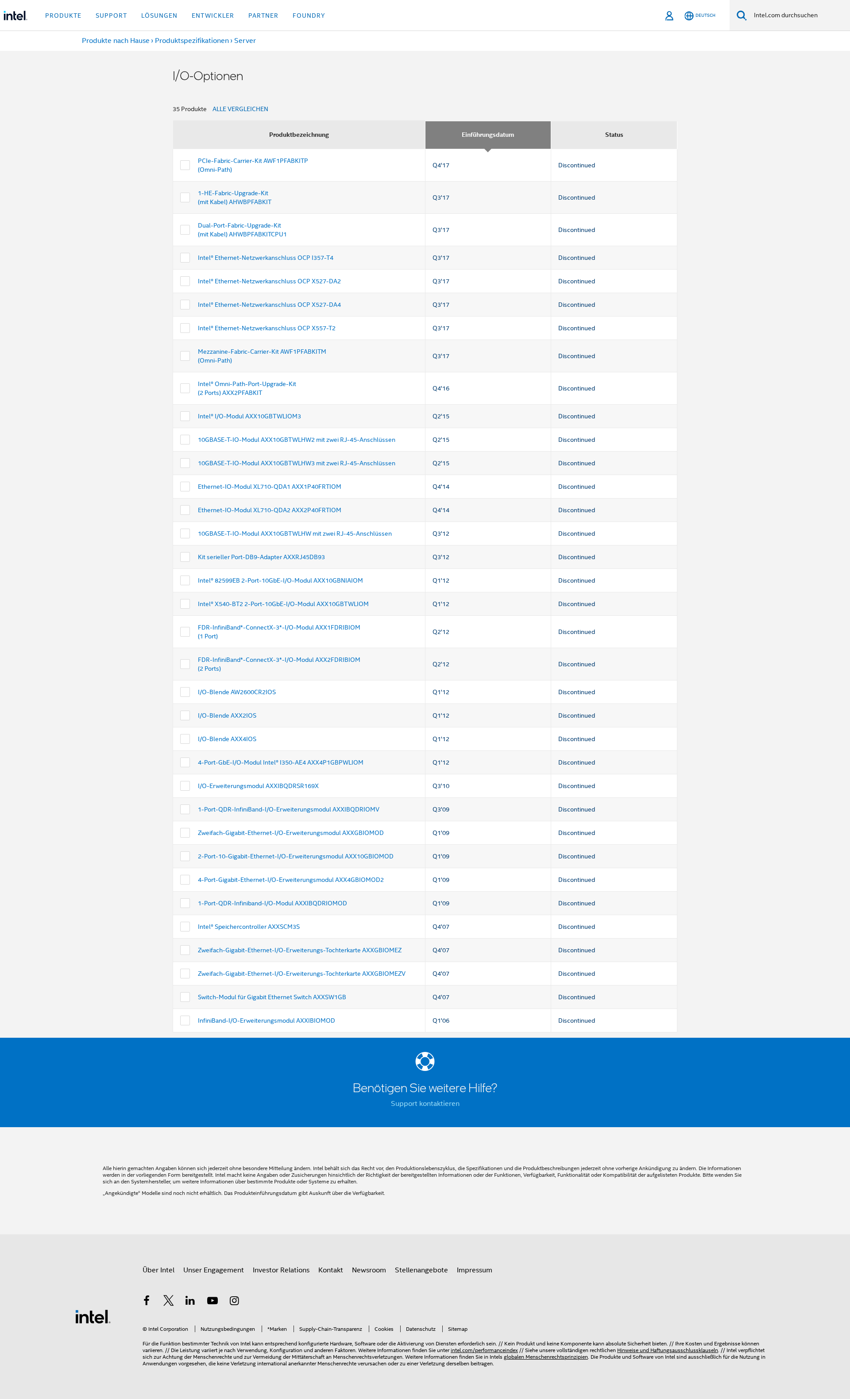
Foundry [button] (309, 15)
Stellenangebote (421, 1270)
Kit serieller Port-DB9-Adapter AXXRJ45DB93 (261, 557)
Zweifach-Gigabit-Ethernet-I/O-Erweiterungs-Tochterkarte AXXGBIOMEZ (300, 950)
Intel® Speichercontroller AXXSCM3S (249, 927)
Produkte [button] (63, 15)
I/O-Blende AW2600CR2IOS (237, 692)
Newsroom (369, 1270)
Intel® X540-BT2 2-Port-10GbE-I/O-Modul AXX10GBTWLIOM (283, 604)
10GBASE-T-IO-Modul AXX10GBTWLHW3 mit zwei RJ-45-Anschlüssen (296, 463)
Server (245, 40)
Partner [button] (263, 15)
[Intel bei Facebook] (146, 1302)
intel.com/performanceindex (484, 1350)
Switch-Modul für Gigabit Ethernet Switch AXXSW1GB (272, 997)
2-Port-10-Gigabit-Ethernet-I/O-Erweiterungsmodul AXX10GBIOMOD (296, 856)
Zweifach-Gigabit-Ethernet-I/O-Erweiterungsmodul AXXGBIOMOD (291, 833)
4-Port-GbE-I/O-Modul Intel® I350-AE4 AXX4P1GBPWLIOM (280, 762)
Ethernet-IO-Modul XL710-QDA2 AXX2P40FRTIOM (269, 510)
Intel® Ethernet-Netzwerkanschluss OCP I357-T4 (265, 258)
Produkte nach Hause (116, 40)
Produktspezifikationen (192, 40)
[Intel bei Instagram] (234, 1302)
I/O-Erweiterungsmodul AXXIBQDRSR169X (258, 786)
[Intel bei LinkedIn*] (190, 1302)
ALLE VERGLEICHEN (240, 109)
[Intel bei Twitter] (168, 1302)
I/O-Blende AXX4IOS (227, 739)
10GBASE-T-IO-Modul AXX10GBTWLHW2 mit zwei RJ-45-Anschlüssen (296, 440)
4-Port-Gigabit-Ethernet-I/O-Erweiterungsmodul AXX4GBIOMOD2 (291, 880)
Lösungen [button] (159, 15)
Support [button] (111, 15)
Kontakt (330, 1270)
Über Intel (158, 1270)
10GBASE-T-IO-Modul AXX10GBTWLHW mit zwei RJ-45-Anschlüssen (295, 533)
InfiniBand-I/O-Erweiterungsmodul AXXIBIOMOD (266, 1020)
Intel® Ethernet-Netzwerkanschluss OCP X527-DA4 (269, 305)
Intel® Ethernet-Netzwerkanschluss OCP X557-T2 (267, 328)
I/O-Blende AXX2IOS (227, 715)
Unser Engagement (213, 1270)
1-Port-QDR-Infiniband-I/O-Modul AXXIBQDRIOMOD (272, 903)
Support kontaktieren (425, 1103)
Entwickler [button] (213, 15)
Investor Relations (281, 1270)
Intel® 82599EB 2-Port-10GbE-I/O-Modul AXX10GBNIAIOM (280, 580)
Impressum (474, 1270)
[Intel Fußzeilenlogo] (93, 1316)
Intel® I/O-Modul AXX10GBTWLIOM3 (249, 416)
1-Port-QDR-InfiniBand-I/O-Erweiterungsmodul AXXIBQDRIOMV (288, 809)
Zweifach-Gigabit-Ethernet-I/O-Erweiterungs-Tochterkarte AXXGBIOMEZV (302, 974)
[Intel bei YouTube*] (212, 1302)
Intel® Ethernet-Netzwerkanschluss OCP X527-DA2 (269, 281)
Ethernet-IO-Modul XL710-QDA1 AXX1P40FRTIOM (269, 487)
